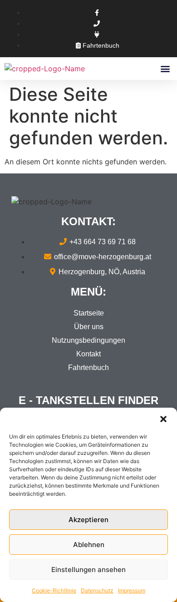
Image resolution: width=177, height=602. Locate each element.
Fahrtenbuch (88, 367)
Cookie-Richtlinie (54, 590)
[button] (163, 419)
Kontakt (88, 354)
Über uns (88, 327)
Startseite (89, 313)
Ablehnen (88, 544)
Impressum (131, 590)
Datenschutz (97, 590)
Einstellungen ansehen (88, 569)
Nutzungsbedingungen (88, 340)
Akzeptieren (88, 519)
